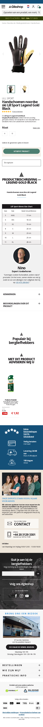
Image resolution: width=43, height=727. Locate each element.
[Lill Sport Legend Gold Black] (21, 54)
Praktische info (14, 675)
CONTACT (22, 524)
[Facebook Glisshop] (16, 596)
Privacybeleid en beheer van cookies (30, 713)
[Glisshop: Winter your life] (16, 7)
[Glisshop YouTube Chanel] (27, 596)
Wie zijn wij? (11, 670)
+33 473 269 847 (22, 282)
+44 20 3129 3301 (24, 534)
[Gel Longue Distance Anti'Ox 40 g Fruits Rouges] (10, 383)
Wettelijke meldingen (11, 712)
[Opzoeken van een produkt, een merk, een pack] (39, 12)
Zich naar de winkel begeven (21, 647)
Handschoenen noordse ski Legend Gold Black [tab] (21, 193)
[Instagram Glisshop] (21, 596)
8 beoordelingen (17, 111)
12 (12, 133)
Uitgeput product (21, 151)
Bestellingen (12, 665)
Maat (5, 127)
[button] (21, 294)
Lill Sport (8, 98)
